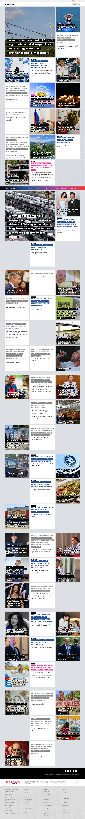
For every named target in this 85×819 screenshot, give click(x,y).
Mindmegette (18, 1)
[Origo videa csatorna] (73, 771)
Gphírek (46, 1)
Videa (24, 1)
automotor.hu (46, 793)
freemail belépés (76, 4)
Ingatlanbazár (62, 1)
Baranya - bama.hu (9, 793)
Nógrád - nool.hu (8, 810)
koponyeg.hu (66, 802)
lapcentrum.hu (66, 805)
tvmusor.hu (46, 808)
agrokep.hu (27, 812)
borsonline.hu (47, 815)
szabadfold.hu (27, 800)
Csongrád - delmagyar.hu (10, 797)
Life (12, 1)
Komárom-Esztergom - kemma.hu (12, 808)
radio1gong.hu (66, 812)
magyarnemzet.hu (28, 799)
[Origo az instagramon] (71, 771)
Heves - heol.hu (8, 805)
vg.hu (26, 810)
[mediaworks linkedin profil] (77, 782)
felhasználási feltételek (58, 774)
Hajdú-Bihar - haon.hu (10, 803)
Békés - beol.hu (8, 794)
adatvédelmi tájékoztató (49, 774)
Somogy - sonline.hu (9, 811)
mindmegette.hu (47, 800)
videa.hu (65, 804)
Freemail (35, 1)
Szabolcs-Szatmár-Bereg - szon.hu (12, 813)
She (51, 1)
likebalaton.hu (47, 797)
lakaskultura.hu (47, 794)
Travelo (40, 1)
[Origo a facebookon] (65, 771)
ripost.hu (65, 789)
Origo (8, 1)
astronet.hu (46, 791)
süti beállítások (66, 774)
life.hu (64, 792)
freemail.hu (65, 800)
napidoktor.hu (47, 799)
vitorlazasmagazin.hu (48, 805)
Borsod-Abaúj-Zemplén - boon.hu (12, 796)
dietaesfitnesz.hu (47, 803)
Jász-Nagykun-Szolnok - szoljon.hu (12, 807)
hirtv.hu (26, 802)
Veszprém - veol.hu (29, 790)
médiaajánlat (76, 774)
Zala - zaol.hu (27, 792)
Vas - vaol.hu (27, 789)
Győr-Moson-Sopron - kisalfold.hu (12, 802)
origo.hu (26, 804)
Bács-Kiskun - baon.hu (10, 791)
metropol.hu (65, 790)
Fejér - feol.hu (8, 800)
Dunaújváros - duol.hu (10, 799)
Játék (69, 1)
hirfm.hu (65, 814)
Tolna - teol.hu (8, 815)
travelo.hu (46, 802)
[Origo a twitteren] (68, 771)
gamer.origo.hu (47, 796)
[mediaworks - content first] (13, 782)
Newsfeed (29, 1)
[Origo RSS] (76, 771)
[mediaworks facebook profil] (74, 782)
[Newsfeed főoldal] (9, 771)
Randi (56, 1)
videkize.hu (46, 807)
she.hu (64, 794)
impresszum (72, 774)
